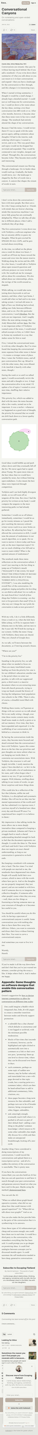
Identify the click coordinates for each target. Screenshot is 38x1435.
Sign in (33, 3)
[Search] (34, 1334)
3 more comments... (8, 1324)
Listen (33, 24)
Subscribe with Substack (20, 1408)
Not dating (5, 1343)
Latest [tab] (9, 1334)
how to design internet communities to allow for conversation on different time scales (18, 998)
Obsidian (23, 314)
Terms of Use (29, 1293)
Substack (8, 1431)
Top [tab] (4, 1334)
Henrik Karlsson (16, 1345)
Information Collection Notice (23, 1295)
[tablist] (7, 1334)
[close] (32, 1366)
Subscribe (25, 3)
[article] (19, 1344)
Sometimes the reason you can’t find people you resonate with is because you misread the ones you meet (13, 1355)
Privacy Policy (26, 1417)
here (26, 323)
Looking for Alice (9, 1340)
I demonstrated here (17, 1190)
